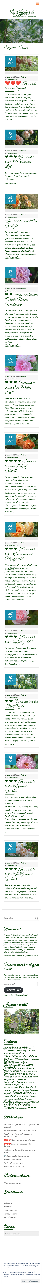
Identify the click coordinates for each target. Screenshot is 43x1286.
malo (8, 77)
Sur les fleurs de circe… (14, 1163)
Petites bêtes (22, 1093)
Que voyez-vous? (11, 1099)
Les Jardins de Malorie (21, 13)
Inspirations (10, 1084)
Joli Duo (19, 1085)
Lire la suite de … (13, 183)
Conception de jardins (28, 1071)
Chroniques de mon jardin (18, 1066)
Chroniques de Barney (20, 1062)
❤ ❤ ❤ (32, 1107)
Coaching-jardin (11, 1070)
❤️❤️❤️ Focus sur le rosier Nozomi (19, 1140)
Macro (22, 1087)
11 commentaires (12, 457)
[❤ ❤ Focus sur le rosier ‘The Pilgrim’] (21, 681)
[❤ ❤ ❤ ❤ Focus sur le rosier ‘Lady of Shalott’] (21, 441)
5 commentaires (12, 153)
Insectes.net (9, 1206)
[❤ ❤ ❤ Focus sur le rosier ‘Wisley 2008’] (21, 617)
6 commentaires (12, 291)
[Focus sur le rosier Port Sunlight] (21, 201)
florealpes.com (10, 1214)
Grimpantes (23, 1082)
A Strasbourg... (21, 1051)
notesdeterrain (10, 1217)
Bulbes (8, 1061)
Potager (34, 1096)
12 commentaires (12, 545)
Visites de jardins (19, 1104)
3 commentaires (12, 79)
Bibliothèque (19, 1059)
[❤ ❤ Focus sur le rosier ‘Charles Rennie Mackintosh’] (21, 275)
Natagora (8, 1203)
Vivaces (9, 1107)
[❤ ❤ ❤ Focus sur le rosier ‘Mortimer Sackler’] (21, 761)
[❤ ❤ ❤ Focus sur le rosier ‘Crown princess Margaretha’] (21, 529)
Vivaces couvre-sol (21, 1108)
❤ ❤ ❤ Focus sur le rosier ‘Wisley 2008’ (20, 640)
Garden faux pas (20, 1080)
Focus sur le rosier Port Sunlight (21, 224)
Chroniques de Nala (24, 1067)
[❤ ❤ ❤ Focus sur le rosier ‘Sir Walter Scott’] (21, 362)
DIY (34, 1074)
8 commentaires (12, 865)
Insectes (31, 1082)
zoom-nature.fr (10, 1210)
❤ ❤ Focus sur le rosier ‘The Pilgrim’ (21, 704)
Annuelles (17, 1047)
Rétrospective (21, 1102)
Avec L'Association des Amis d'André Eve (21, 1056)
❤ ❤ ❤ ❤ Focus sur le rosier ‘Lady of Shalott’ (20, 466)
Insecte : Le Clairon (12, 1159)
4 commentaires (12, 379)
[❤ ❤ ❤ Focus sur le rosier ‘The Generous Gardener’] (21, 849)
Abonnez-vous (13, 990)
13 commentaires (12, 697)
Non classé (31, 1087)
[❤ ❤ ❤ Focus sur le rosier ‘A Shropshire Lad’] (21, 137)
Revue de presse (25, 1099)
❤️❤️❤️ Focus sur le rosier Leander (20, 86)
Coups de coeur (23, 1073)
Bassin (11, 1059)
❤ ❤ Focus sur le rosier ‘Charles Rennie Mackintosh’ (21, 299)
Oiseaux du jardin (14, 1090)
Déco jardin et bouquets (18, 1076)
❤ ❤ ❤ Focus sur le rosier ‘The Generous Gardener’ (20, 874)
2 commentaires (12, 217)
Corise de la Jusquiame (14, 1167)
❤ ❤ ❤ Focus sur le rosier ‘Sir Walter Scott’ (20, 387)
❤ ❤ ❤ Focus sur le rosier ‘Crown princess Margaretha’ (20, 554)
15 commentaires (12, 777)
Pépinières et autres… (13, 1183)
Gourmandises (10, 1082)
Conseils (9, 1073)
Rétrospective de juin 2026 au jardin (20, 1130)
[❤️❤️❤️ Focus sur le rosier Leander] (21, 63)
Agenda (7, 1047)
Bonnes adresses (31, 1059)
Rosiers (23, 77)
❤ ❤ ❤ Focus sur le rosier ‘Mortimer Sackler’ (20, 786)
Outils (27, 1090)
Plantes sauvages (20, 1096)
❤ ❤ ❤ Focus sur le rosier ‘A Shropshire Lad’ (20, 162)
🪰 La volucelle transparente (16, 1156)
